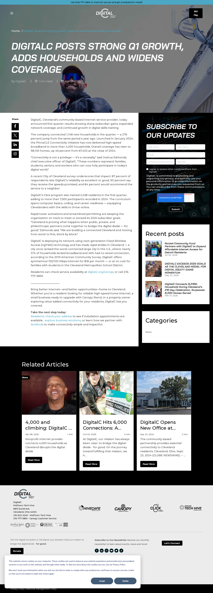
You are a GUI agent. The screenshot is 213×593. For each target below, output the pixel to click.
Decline (125, 581)
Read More (34, 459)
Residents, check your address (52, 316)
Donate (17, 551)
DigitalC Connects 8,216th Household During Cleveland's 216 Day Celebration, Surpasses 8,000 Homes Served (185, 289)
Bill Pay (196, 13)
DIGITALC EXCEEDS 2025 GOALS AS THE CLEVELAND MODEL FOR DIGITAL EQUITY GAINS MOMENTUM (185, 268)
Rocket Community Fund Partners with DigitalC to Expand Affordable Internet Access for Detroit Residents (185, 248)
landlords (37, 324)
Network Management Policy (41, 589)
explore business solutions (63, 320)
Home (16, 31)
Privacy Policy (17, 589)
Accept (102, 581)
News (148, 332)
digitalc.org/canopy (101, 272)
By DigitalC (18, 81)
